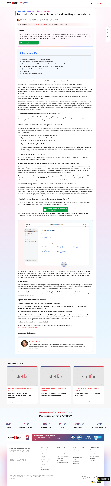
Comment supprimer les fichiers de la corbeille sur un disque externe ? (43, 64)
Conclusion (25, 71)
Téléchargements (94, 456)
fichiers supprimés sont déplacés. (28, 327)
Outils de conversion (77, 452)
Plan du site (93, 460)
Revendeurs (75, 461)
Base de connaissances (63, 456)
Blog (58, 450)
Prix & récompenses (95, 454)
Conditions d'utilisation (47, 460)
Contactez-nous (94, 450)
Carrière (43, 452)
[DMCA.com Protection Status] (99, 482)
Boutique (92, 458)
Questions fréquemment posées (32, 74)
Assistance (93, 452)
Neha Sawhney (23, 21)
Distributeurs (75, 463)
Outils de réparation (77, 450)
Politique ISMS (45, 454)
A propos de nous (45, 450)
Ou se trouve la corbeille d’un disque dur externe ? (37, 61)
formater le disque (25, 180)
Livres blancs (60, 460)
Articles (59, 452)
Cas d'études (60, 458)
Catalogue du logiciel (62, 462)
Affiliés (74, 459)
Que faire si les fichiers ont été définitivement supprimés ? (40, 69)
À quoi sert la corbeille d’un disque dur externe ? (36, 59)
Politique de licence (46, 462)
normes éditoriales (41, 24)
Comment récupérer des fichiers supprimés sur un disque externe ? (42, 66)
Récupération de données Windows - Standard (33, 11)
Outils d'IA (75, 454)
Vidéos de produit (61, 454)
